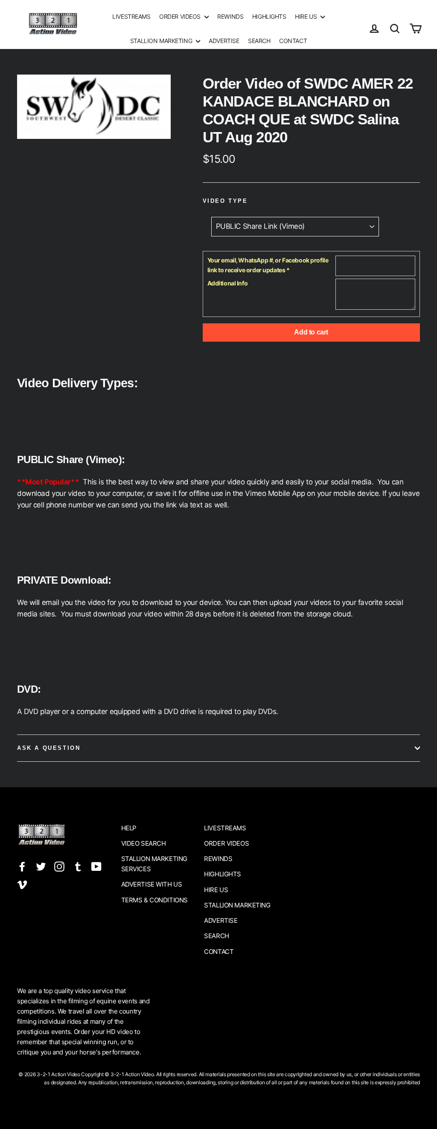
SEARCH (259, 40)
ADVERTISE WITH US (151, 884)
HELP (129, 828)
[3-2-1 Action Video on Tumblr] (78, 866)
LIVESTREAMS (131, 16)
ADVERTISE (224, 40)
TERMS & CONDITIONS (154, 900)
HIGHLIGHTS (269, 16)
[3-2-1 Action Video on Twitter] (41, 866)
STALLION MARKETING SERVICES (154, 864)
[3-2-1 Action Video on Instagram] (59, 866)
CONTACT (293, 40)
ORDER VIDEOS (180, 16)
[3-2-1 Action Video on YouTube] (96, 866)
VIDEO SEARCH (143, 843)
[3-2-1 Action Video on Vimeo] (22, 884)
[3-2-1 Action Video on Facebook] (22, 866)
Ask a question (48, 748)
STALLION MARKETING (162, 40)
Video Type (225, 201)
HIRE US (306, 16)
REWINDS (230, 16)
